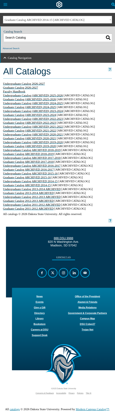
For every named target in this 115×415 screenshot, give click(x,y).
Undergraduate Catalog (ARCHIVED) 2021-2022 (33, 126)
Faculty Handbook (14, 91)
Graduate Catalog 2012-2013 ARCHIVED (28, 200)
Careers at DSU (39, 329)
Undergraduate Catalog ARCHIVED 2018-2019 (32, 150)
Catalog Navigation (19, 57)
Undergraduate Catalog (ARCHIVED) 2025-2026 (33, 95)
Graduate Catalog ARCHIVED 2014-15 (27, 185)
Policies (80, 393)
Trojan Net (87, 329)
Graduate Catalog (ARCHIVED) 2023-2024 (29, 115)
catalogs (15, 409)
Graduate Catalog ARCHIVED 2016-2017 (28, 169)
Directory (39, 313)
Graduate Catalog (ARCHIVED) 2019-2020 (29, 146)
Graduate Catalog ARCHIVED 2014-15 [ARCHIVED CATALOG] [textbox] (44, 19)
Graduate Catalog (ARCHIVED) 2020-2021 (29, 138)
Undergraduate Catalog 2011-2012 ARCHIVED (31, 204)
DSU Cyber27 (87, 324)
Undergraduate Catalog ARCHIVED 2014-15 (30, 181)
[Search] (108, 37)
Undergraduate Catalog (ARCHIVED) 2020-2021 (33, 134)
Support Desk (39, 335)
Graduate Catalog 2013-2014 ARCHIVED (28, 193)
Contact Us (63, 257)
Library (39, 318)
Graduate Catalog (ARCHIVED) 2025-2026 (29, 99)
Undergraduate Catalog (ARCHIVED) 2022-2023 (33, 118)
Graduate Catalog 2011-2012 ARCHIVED (28, 208)
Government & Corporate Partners (87, 313)
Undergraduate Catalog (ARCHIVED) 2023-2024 (33, 111)
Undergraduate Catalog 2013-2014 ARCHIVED (32, 189)
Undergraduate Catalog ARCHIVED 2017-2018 (32, 157)
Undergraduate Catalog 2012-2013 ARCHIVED (32, 196)
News (39, 296)
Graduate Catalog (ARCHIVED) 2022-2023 (29, 122)
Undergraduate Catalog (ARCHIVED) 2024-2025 (33, 103)
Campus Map (87, 318)
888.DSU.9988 (63, 238)
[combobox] (57, 19)
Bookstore (40, 324)
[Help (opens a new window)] (110, 69)
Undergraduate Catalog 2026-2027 (24, 83)
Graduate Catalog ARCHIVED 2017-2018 (28, 161)
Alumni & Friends (87, 302)
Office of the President (87, 296)
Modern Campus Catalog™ (92, 409)
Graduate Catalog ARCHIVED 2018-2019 (28, 154)
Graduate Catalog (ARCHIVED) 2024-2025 (29, 107)
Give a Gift (39, 307)
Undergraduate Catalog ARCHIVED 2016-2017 (32, 165)
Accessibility (61, 393)
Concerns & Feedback (45, 393)
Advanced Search (11, 48)
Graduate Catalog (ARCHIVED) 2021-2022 (29, 130)
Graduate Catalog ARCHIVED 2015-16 (27, 177)
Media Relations (87, 307)
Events (40, 302)
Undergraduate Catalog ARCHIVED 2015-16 (30, 173)
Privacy (72, 393)
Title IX (88, 393)
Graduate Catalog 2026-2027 (20, 87)
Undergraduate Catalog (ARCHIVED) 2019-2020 (33, 142)
